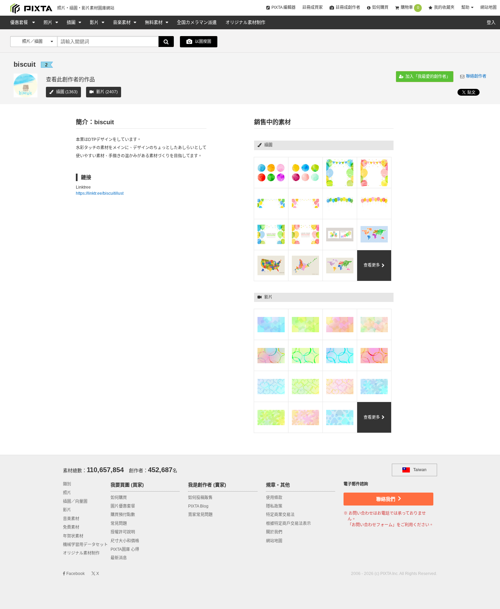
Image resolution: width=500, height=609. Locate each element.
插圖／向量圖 (75, 501)
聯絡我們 (386, 499)
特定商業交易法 (280, 514)
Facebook (75, 573)
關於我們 (274, 532)
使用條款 (274, 497)
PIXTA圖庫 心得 (125, 549)
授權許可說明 (123, 532)
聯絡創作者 (476, 76)
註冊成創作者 (348, 7)
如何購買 (380, 7)
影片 (95, 22)
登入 (491, 22)
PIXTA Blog (198, 506)
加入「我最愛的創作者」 (427, 76)
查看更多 (372, 265)
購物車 (410, 7)
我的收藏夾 (444, 7)
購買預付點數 (123, 514)
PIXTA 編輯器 (283, 7)
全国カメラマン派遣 (197, 22)
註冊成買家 (312, 7)
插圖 (72, 22)
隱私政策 (274, 506)
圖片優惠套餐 (123, 506)
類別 (67, 484)
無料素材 (154, 22)
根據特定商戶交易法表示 (288, 523)
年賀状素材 (73, 536)
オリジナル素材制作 (245, 22)
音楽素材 (122, 22)
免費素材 (71, 527)
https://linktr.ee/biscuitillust (99, 193)
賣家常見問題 (200, 514)
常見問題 (119, 523)
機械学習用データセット (85, 544)
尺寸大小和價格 (125, 541)
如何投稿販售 (200, 497)
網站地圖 (488, 7)
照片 (49, 22)
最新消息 (119, 558)
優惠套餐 (19, 22)
